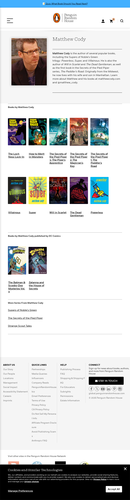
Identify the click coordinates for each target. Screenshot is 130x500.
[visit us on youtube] (102, 388)
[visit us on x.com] (96, 388)
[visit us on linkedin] (108, 388)
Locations (8, 378)
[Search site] (121, 20)
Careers (7, 396)
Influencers (38, 378)
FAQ (62, 373)
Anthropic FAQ (39, 440)
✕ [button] (125, 469)
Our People (9, 373)
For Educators (67, 387)
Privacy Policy (39, 405)
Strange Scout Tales (20, 326)
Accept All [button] (114, 489)
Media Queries (39, 373)
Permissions (66, 396)
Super (32, 212)
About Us (9, 364)
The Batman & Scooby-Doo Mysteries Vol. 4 (16, 287)
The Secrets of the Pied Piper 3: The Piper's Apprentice (58, 158)
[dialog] (65, 482)
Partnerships (38, 369)
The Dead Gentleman (77, 214)
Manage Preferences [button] (20, 491)
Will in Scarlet (57, 212)
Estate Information (70, 400)
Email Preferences (41, 396)
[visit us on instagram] (120, 388)
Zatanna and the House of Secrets (36, 285)
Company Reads (40, 382)
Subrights (65, 391)
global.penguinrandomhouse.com (107, 393)
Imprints (7, 400)
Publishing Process (70, 369)
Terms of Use (38, 400)
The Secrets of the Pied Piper (25, 318)
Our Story (8, 369)
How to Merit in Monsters (36, 155)
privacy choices (31, 481)
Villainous (14, 212)
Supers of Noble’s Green (22, 310)
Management (10, 382)
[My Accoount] (103, 21)
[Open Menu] (10, 20)
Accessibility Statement (15, 391)
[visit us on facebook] (91, 388)
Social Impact (10, 387)
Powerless (97, 212)
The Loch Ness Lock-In (16, 155)
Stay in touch (107, 381)
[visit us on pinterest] (114, 388)
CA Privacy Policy (40, 409)
